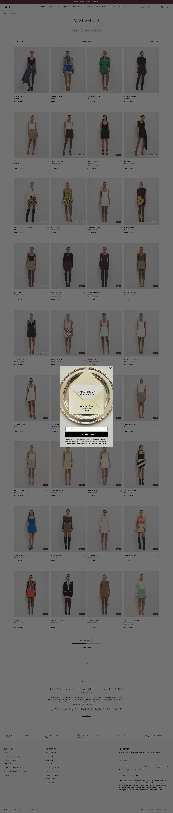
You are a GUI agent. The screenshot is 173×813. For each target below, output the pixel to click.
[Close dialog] (110, 368)
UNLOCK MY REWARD (86, 435)
